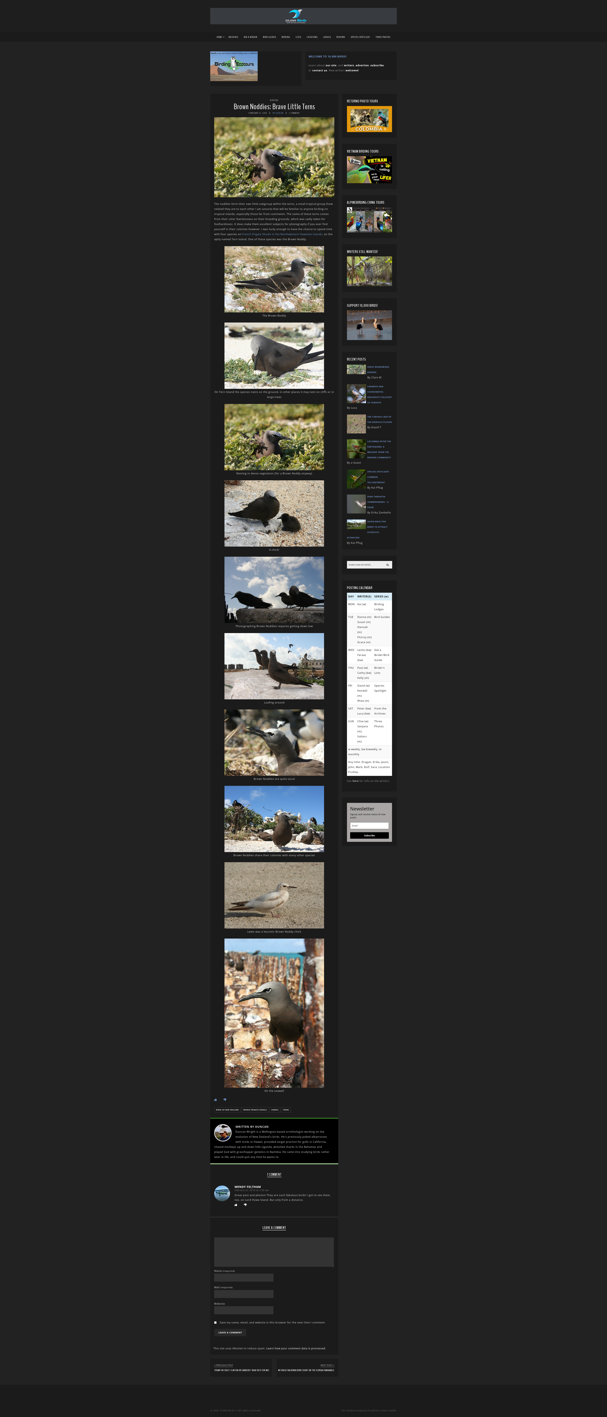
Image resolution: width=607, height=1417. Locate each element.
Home (219, 37)
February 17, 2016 (258, 113)
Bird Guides (269, 37)
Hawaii (274, 1110)
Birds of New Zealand (227, 1110)
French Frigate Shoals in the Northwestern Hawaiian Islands (282, 234)
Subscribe (369, 835)
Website (219, 1303)
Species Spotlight (360, 37)
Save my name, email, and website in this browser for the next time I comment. (273, 1322)
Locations (312, 37)
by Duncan (278, 113)
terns (286, 1110)
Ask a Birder (251, 37)
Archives (233, 37)
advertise (362, 65)
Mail (223, 1287)
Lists (298, 37)
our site (331, 65)
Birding (286, 37)
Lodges (327, 37)
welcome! (352, 70)
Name (224, 1271)
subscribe (377, 65)
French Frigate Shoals (255, 1110)
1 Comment (294, 113)
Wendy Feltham (248, 1187)
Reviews (341, 37)
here (356, 781)
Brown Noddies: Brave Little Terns (274, 106)
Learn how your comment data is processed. (296, 1348)
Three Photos (383, 37)
